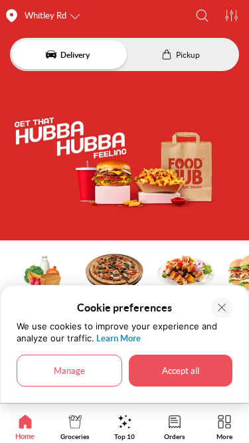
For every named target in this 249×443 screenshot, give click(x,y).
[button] (202, 16)
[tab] (25, 426)
